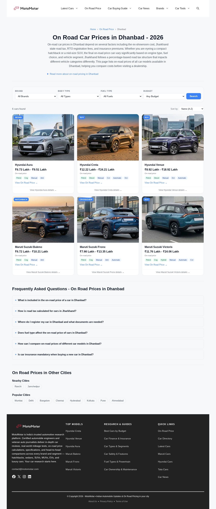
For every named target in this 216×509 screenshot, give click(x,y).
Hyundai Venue (74, 438)
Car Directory (165, 438)
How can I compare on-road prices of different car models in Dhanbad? (59, 343)
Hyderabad (75, 400)
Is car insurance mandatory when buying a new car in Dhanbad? (55, 354)
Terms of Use (122, 501)
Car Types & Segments (116, 446)
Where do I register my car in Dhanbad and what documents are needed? (61, 321)
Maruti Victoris (73, 469)
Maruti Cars (164, 454)
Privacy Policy (106, 501)
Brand (19, 91)
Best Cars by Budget (115, 431)
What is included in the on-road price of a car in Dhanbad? (52, 300)
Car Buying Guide (117, 8)
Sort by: (174, 109)
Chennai (60, 400)
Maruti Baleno (73, 454)
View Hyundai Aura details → (43, 190)
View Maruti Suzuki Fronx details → (108, 272)
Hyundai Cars (165, 461)
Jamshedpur (34, 386)
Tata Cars (163, 469)
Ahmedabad (118, 400)
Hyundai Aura (73, 446)
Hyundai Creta (73, 431)
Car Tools (180, 8)
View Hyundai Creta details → (108, 190)
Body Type (64, 91)
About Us (92, 501)
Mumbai (18, 400)
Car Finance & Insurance (117, 438)
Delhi (31, 400)
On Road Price (93, 8)
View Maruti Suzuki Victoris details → (173, 272)
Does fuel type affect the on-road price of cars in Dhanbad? (52, 332)
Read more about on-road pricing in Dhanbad (74, 74)
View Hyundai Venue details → (173, 190)
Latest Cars (67, 8)
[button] (197, 8)
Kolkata (90, 400)
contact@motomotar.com (25, 469)
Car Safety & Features (116, 454)
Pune (103, 400)
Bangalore (45, 400)
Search (194, 96)
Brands (160, 8)
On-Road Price (166, 431)
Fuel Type (106, 91)
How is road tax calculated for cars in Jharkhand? (47, 310)
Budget (147, 91)
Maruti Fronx (72, 461)
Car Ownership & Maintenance (120, 469)
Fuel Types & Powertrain (117, 461)
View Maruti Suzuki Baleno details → (43, 272)
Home (93, 29)
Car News (144, 8)
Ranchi (18, 386)
